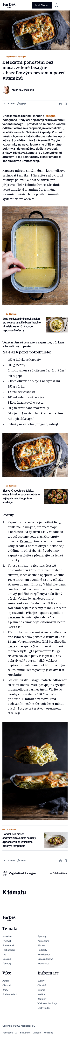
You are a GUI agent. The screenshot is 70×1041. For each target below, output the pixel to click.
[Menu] (64, 5)
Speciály (42, 936)
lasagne (50, 115)
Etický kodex (43, 1008)
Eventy (40, 981)
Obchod (6, 985)
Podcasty (42, 950)
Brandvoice (43, 963)
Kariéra (41, 994)
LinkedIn (37, 1032)
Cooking (6, 959)
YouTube (48, 1032)
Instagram (25, 1032)
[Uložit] (66, 103)
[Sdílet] (60, 103)
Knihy (5, 990)
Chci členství (42, 5)
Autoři (5, 981)
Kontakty (41, 999)
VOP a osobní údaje (47, 1003)
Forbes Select (9, 994)
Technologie (8, 950)
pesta (11, 646)
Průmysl (6, 941)
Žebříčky (6, 963)
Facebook (7, 1032)
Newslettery (44, 954)
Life (4, 954)
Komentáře (43, 941)
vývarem (14, 617)
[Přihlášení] (56, 5)
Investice (7, 936)
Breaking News (45, 959)
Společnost (8, 945)
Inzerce (41, 990)
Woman (41, 945)
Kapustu (26, 541)
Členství (41, 985)
